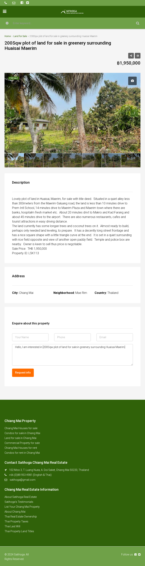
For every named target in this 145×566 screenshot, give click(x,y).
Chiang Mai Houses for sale (21, 428)
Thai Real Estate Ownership (21, 516)
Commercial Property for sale (22, 442)
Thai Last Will (12, 526)
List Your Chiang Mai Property (22, 506)
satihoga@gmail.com (22, 479)
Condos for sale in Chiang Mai (22, 433)
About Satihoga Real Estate (21, 496)
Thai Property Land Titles (19, 531)
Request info (23, 372)
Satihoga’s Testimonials (19, 501)
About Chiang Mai (15, 511)
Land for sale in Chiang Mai (20, 438)
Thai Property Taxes (16, 521)
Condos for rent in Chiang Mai (22, 452)
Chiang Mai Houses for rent (21, 447)
